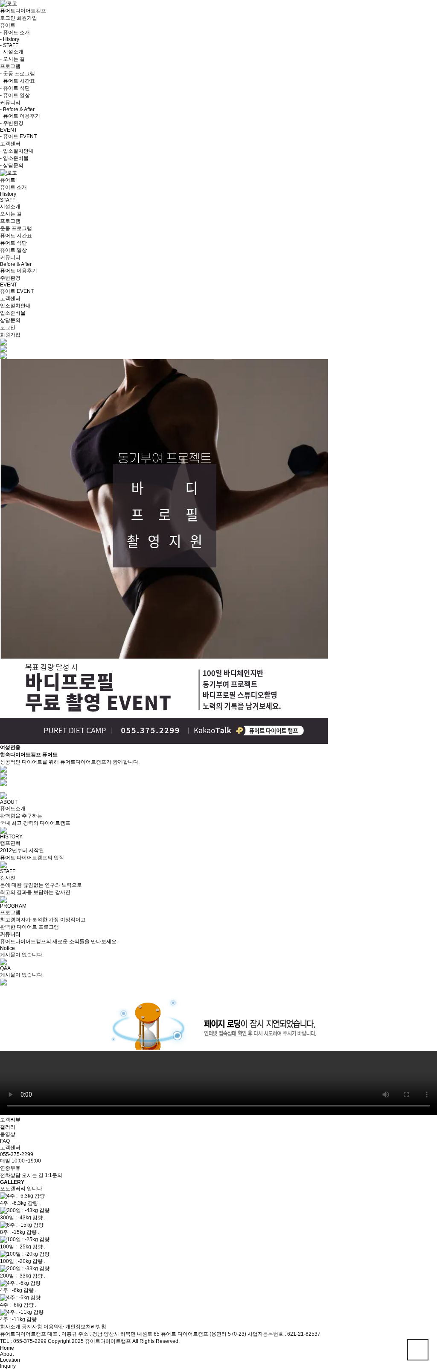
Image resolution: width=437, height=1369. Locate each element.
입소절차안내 (15, 306)
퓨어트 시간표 (16, 236)
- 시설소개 (11, 52)
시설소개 (10, 206)
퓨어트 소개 (13, 187)
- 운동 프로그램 (17, 74)
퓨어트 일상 (13, 250)
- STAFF (9, 45)
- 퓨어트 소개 (15, 32)
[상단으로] (417, 1349)
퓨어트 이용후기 (18, 271)
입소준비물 (13, 313)
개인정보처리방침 (85, 1327)
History (8, 194)
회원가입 (27, 18)
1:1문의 (53, 1175)
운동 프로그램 (16, 228)
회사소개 (10, 1327)
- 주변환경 (11, 123)
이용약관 (54, 1327)
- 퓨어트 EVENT (18, 136)
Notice (7, 948)
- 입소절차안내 (17, 151)
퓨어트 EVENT (17, 291)
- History (9, 39)
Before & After (16, 264)
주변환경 (10, 278)
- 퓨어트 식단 (15, 88)
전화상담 (10, 1175)
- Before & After (17, 109)
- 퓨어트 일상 (15, 95)
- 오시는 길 (12, 59)
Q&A (5, 968)
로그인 (7, 18)
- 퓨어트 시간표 (17, 81)
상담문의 (10, 320)
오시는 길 (11, 214)
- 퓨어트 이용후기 (20, 116)
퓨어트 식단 (13, 243)
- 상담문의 (11, 165)
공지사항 (32, 1327)
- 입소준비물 (14, 158)
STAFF (7, 200)
